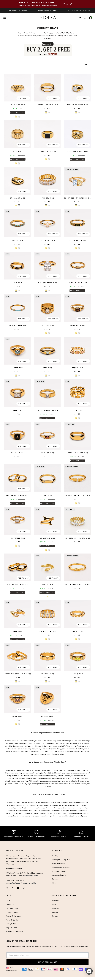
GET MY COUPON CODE (47, 962)
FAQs (8, 901)
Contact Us (10, 904)
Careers (55, 879)
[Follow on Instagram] (7, 888)
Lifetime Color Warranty (61, 867)
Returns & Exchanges (13, 916)
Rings (54, 904)
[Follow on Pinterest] (12, 888)
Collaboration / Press (59, 871)
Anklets (55, 912)
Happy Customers (58, 863)
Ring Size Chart (11, 928)
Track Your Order (12, 908)
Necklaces (55, 901)
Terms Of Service (12, 920)
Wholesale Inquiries (59, 875)
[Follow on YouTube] (18, 888)
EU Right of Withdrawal (14, 931)
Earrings (55, 916)
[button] (89, 971)
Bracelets (55, 908)
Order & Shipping (12, 912)
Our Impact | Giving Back (61, 860)
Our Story (55, 856)
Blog (53, 883)
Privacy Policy (11, 924)
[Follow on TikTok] (23, 888)
